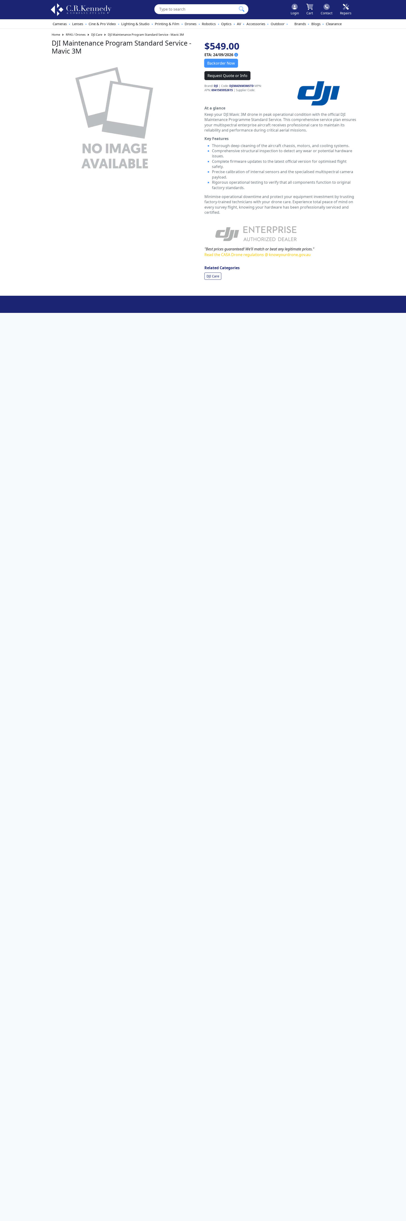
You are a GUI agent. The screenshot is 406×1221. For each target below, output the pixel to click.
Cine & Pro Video (102, 23)
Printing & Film (167, 23)
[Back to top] (399, 1214)
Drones (190, 23)
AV (239, 23)
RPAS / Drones (76, 34)
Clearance (334, 23)
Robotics (209, 23)
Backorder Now (221, 63)
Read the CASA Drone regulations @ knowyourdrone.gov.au (257, 254)
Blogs (315, 23)
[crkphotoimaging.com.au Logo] (81, 9)
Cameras (60, 23)
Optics (226, 23)
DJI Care (96, 34)
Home (56, 34)
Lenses (77, 23)
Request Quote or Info (227, 75)
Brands (300, 23)
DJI (216, 86)
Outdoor (278, 23)
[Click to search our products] (241, 9)
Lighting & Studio (135, 23)
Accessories (255, 23)
